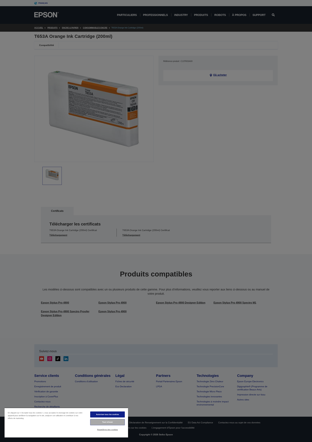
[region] (66, 422)
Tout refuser (107, 422)
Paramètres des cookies (107, 430)
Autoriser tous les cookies (107, 414)
